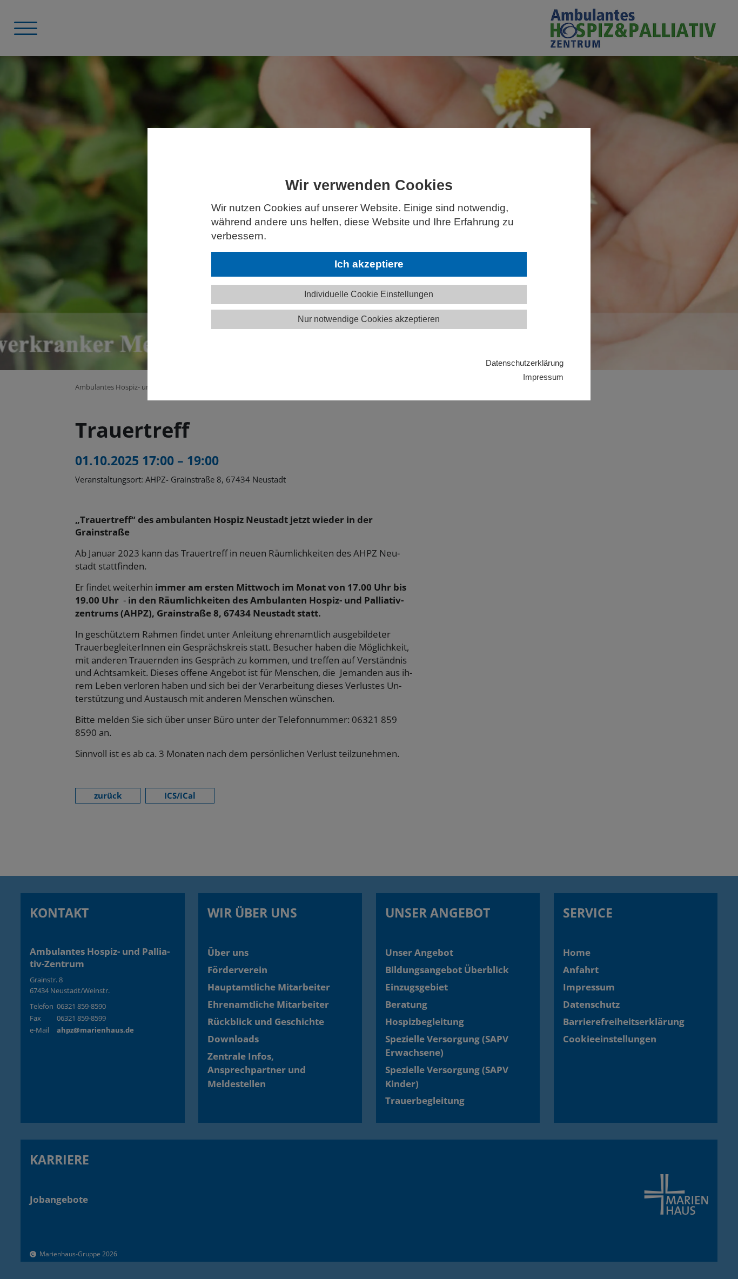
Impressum (543, 376)
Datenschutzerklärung (524, 362)
